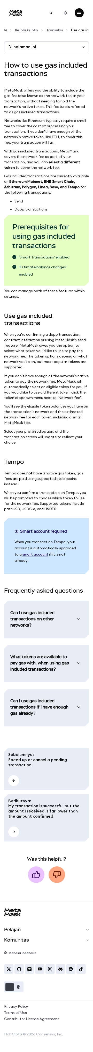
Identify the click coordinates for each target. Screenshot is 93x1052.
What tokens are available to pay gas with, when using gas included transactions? (39, 662)
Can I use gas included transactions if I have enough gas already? (39, 707)
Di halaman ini (22, 46)
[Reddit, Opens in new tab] (70, 969)
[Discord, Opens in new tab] (60, 969)
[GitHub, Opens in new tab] (19, 969)
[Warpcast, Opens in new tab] (29, 969)
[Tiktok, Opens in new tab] (81, 969)
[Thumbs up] (36, 874)
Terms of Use (15, 1012)
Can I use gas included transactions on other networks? (32, 618)
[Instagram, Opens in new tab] (50, 969)
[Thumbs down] (57, 874)
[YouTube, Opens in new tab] (39, 969)
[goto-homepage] (15, 13)
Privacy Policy (16, 1006)
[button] (14, 986)
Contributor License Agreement (31, 1018)
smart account (35, 554)
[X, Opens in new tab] (8, 969)
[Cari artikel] (51, 13)
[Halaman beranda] (5, 30)
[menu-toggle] (79, 12)
